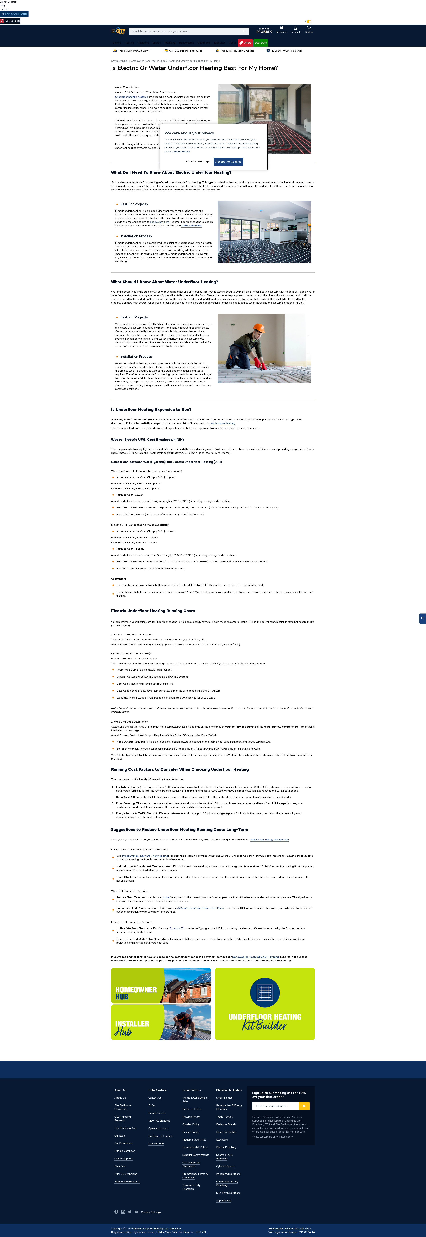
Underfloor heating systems (131, 97)
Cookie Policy (181, 151)
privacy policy (277, 1132)
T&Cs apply (286, 1137)
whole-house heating (222, 423)
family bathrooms (191, 225)
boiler (166, 897)
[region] (214, 147)
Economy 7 (176, 928)
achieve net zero (159, 222)
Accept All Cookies (228, 162)
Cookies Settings (198, 161)
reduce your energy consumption (269, 839)
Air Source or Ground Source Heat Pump (200, 908)
